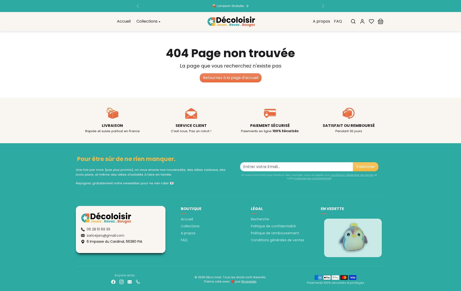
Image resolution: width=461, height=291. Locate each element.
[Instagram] (121, 281)
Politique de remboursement (275, 233)
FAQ (338, 21)
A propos (321, 21)
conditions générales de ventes (352, 175)
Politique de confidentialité (273, 226)
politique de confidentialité (313, 178)
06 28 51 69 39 (98, 229)
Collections (190, 226)
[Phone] (138, 281)
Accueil (124, 21)
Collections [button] (147, 21)
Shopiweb (248, 281)
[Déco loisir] (231, 21)
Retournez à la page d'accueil (230, 77)
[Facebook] (113, 281)
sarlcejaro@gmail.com (105, 235)
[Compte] (362, 21)
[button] (353, 21)
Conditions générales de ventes (277, 240)
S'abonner (365, 166)
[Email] (130, 281)
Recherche (260, 219)
